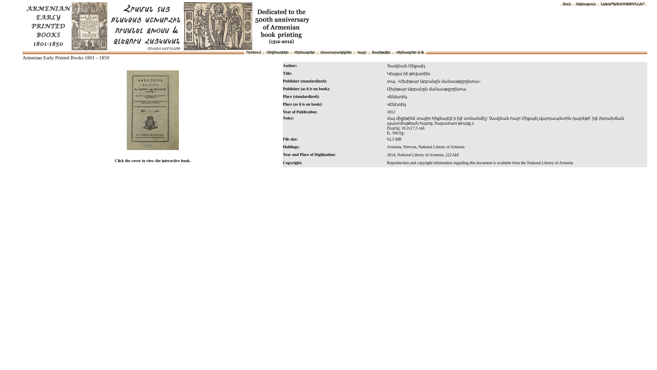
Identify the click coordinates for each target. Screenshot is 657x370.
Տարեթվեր (381, 52)
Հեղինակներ (277, 52)
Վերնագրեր (304, 52)
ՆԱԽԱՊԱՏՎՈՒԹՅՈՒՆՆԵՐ (623, 4)
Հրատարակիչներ (336, 52)
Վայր (361, 52)
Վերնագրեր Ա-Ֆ (410, 52)
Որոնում (253, 52)
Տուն (567, 4)
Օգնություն (586, 4)
